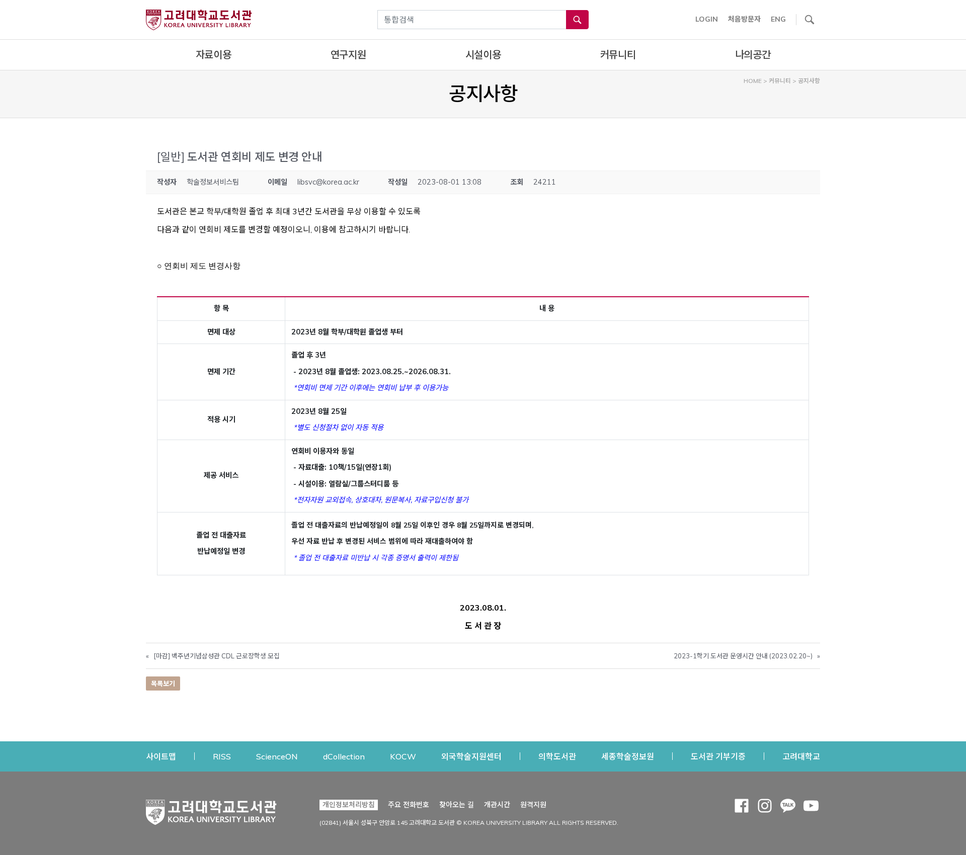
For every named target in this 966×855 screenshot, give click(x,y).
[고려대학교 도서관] (211, 810)
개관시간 (497, 804)
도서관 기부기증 (718, 756)
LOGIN (706, 19)
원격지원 (533, 804)
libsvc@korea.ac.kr (328, 182)
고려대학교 (801, 756)
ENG (778, 19)
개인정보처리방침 (349, 804)
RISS (222, 756)
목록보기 (163, 683)
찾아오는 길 (456, 804)
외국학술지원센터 (471, 756)
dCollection (344, 756)
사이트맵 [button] (161, 756)
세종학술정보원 (627, 756)
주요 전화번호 (408, 804)
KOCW (403, 756)
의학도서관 (557, 756)
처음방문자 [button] (744, 19)
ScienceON (277, 756)
